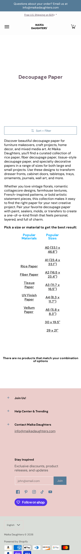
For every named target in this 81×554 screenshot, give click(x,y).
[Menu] (6, 27)
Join (60, 481)
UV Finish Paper (29, 297)
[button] (73, 27)
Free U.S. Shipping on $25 (39, 15)
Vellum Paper (29, 309)
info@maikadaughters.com (35, 431)
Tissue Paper (29, 285)
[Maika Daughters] (39, 27)
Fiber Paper (29, 274)
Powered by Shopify (16, 541)
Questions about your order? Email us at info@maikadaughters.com (41, 5)
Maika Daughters (14, 534)
